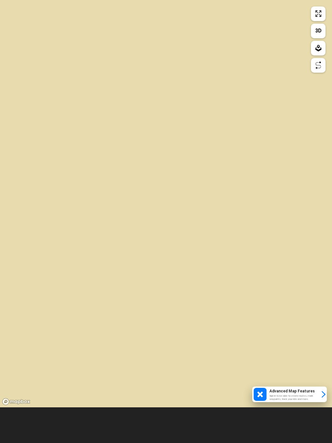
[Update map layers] (318, 48)
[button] (289, 394)
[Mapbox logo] (16, 401)
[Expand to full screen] (318, 13)
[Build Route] (318, 65)
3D (318, 31)
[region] (166, 203)
